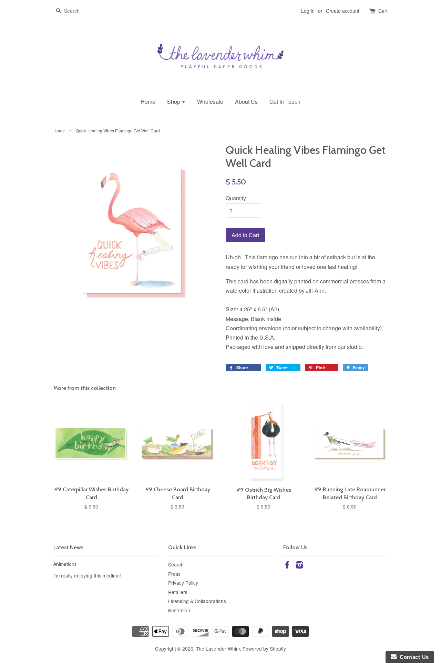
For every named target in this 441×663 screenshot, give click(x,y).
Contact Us (413, 657)
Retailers (177, 592)
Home (148, 102)
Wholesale (210, 102)
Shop (174, 102)
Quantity (236, 198)
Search (176, 564)
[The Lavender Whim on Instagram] (299, 565)
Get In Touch (284, 102)
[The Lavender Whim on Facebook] (287, 565)
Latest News (68, 547)
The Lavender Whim (218, 648)
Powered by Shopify (264, 648)
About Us (246, 102)
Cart (383, 10)
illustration (179, 610)
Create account (342, 10)
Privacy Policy (183, 582)
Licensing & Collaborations (197, 600)
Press (174, 573)
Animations (64, 564)
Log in (308, 10)
